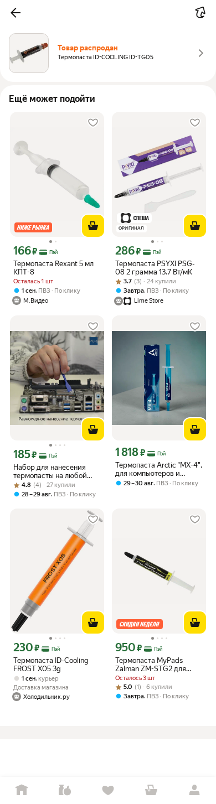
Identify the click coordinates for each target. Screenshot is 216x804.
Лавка (64, 790)
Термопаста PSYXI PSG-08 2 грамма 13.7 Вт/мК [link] (155, 268)
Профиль (194, 790)
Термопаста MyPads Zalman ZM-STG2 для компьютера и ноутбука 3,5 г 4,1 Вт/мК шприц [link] (155, 664)
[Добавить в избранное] (93, 122)
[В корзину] (93, 226)
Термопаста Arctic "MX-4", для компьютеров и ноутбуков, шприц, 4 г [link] (158, 469)
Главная (21, 790)
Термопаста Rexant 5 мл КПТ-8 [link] (53, 268)
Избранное (108, 790)
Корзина (151, 790)
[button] (15, 12)
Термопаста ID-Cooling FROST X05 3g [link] (51, 664)
